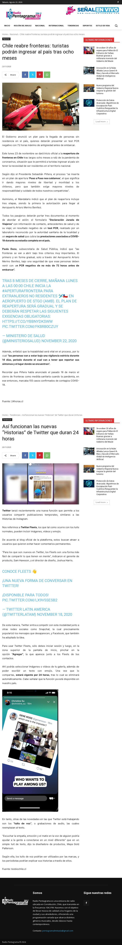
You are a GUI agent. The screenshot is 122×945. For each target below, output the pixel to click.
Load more (101, 121)
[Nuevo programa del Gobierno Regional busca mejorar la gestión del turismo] (89, 88)
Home (5, 34)
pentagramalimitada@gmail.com (57, 930)
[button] (116, 25)
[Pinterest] (40, 74)
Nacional (14, 34)
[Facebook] (118, 2)
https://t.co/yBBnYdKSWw (27, 321)
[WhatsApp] (47, 74)
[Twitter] (32, 74)
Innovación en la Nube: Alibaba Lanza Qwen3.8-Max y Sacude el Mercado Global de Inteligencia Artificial (107, 73)
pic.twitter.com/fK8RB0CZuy (30, 326)
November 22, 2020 (59, 341)
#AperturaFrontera (22, 291)
